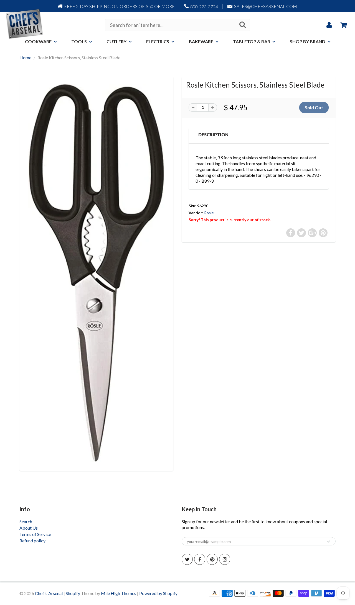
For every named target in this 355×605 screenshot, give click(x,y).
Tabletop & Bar (251, 41)
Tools (79, 41)
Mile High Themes (118, 593)
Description (213, 134)
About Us (28, 527)
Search (25, 521)
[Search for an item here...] (242, 25)
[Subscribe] (329, 541)
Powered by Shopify (158, 593)
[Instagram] (224, 559)
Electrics (157, 41)
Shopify (73, 593)
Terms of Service (35, 534)
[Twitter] (187, 559)
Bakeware (201, 41)
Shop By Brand (307, 41)
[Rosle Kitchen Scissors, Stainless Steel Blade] (96, 273)
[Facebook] (199, 559)
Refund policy (32, 540)
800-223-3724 (204, 6)
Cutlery (116, 41)
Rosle (209, 212)
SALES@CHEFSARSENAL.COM (265, 6)
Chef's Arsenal (49, 593)
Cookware (38, 41)
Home (25, 57)
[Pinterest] (212, 559)
